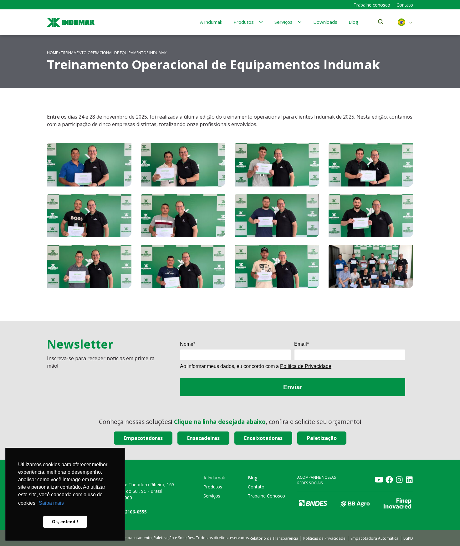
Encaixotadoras (263, 438)
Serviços (283, 22)
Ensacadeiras (203, 438)
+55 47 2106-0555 (128, 512)
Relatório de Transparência (274, 538)
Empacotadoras (143, 438)
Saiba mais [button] (51, 503)
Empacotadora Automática (374, 538)
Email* (301, 344)
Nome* (187, 344)
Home (52, 52)
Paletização (322, 438)
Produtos (243, 22)
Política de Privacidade (305, 366)
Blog (353, 22)
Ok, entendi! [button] (65, 521)
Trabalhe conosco (372, 5)
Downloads (325, 22)
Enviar (292, 387)
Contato (404, 5)
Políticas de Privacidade (324, 538)
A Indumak (211, 22)
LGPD (408, 538)
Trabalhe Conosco (266, 496)
